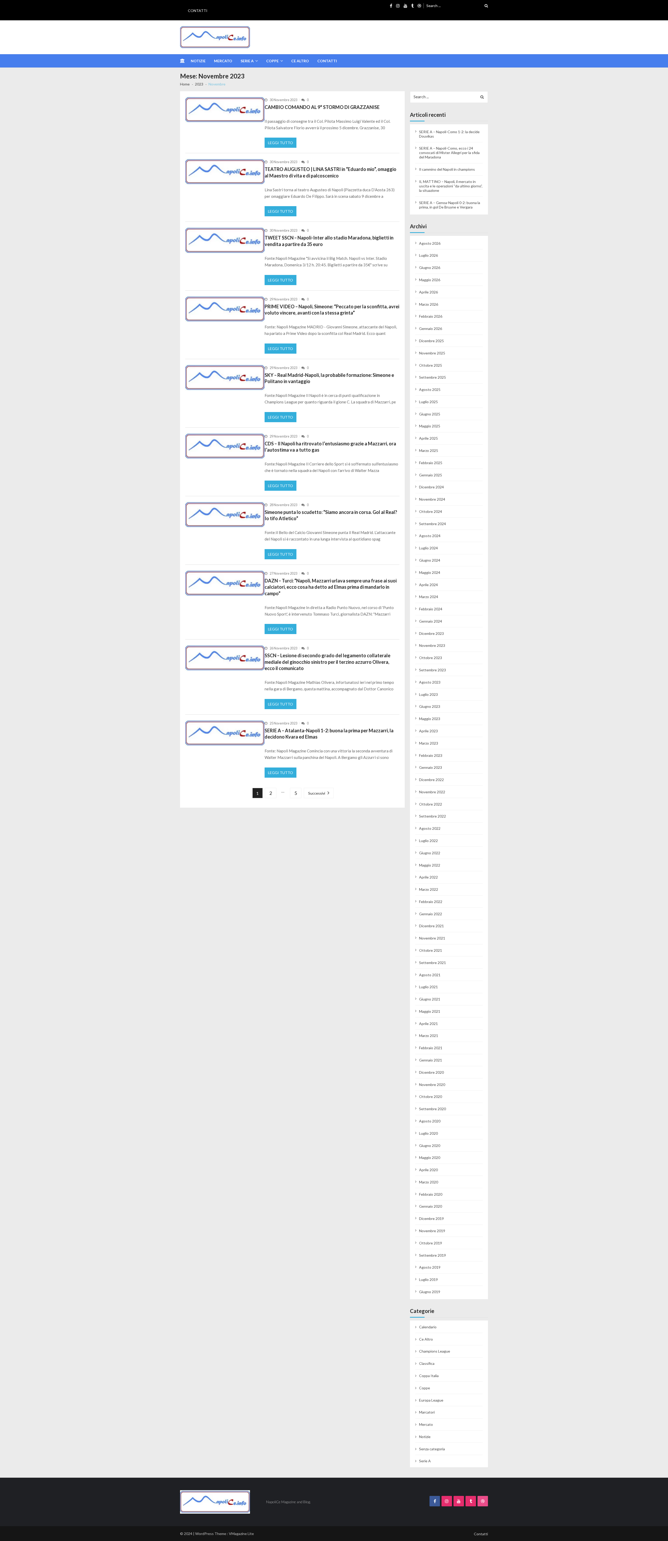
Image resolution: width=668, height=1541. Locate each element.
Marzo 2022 (428, 889)
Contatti (197, 10)
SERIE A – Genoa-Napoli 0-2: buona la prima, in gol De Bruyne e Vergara (449, 204)
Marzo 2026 (428, 304)
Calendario (428, 1327)
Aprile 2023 (428, 731)
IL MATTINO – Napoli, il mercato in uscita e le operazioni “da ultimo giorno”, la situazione (450, 186)
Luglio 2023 (428, 694)
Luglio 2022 (428, 840)
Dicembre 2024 (431, 487)
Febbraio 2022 (430, 901)
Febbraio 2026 (430, 316)
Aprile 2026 (428, 292)
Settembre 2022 (432, 816)
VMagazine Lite (241, 1533)
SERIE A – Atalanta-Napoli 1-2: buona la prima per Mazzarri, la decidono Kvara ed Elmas (329, 734)
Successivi (316, 793)
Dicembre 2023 (431, 633)
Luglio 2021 (428, 987)
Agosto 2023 (429, 682)
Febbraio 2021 (430, 1048)
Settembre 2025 (432, 377)
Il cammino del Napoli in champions (447, 169)
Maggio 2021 (429, 1011)
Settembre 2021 (432, 962)
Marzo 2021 (428, 1035)
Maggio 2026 (429, 280)
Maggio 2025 (429, 426)
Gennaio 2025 (430, 475)
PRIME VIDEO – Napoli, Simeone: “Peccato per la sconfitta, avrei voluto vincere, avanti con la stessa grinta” (332, 310)
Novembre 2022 (432, 792)
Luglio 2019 (428, 1279)
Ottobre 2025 (430, 365)
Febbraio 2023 (430, 755)
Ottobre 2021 (430, 950)
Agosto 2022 (429, 828)
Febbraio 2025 (430, 463)
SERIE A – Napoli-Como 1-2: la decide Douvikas (449, 134)
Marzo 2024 (428, 596)
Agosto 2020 (429, 1121)
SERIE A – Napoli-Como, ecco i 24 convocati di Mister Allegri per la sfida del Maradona (449, 152)
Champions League (434, 1351)
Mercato (223, 61)
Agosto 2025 (429, 389)
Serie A (247, 61)
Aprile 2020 (428, 1170)
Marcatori (427, 1412)
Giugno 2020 (429, 1145)
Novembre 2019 (432, 1231)
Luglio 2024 (428, 548)
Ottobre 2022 (430, 804)
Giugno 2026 (429, 267)
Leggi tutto (280, 142)
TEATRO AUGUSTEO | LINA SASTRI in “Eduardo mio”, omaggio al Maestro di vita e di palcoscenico (330, 172)
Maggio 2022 (429, 865)
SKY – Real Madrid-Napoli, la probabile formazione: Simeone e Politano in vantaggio (329, 378)
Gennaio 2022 (430, 914)
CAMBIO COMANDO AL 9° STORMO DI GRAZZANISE (322, 107)
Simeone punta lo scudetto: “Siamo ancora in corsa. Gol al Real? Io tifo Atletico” (331, 515)
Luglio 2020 (428, 1133)
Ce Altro (300, 61)
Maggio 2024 (429, 572)
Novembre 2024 (432, 499)
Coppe (272, 61)
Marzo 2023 (428, 743)
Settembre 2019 (432, 1255)
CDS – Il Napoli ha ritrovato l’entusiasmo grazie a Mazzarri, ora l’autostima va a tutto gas (330, 447)
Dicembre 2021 (431, 926)
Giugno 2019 (429, 1292)
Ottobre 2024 (430, 511)
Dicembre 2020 (431, 1072)
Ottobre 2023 (430, 657)
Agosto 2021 (429, 975)
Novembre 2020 (432, 1084)
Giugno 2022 (429, 853)
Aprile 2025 (428, 438)
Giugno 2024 (429, 560)
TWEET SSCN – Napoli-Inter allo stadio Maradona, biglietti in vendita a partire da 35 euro (329, 241)
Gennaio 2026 (430, 328)
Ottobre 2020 (430, 1096)
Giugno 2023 (429, 706)
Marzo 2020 (428, 1182)
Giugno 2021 (429, 999)
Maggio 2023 (429, 718)
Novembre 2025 (432, 353)
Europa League (431, 1400)
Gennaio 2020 (430, 1206)
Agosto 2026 (429, 243)
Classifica (426, 1363)
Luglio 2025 (428, 402)
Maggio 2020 (429, 1157)
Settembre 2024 (432, 523)
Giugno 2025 (429, 414)
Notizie (198, 61)
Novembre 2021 (432, 938)
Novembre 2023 (432, 645)
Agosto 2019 (429, 1267)
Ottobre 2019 (430, 1243)
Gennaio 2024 (430, 621)
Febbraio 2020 (430, 1194)
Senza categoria (432, 1449)
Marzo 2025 (428, 450)
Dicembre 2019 (431, 1218)
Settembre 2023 (432, 670)
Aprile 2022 (428, 877)
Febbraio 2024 (430, 609)
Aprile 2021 (428, 1023)
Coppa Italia (429, 1375)
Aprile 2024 (428, 584)
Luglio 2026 (428, 255)
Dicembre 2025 (431, 341)
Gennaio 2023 (430, 767)
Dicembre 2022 (431, 779)
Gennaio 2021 (430, 1060)
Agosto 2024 (429, 535)
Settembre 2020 (432, 1109)
